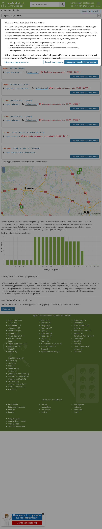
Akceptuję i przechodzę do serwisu (81, 62)
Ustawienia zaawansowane (16, 62)
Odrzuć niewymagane (54, 62)
